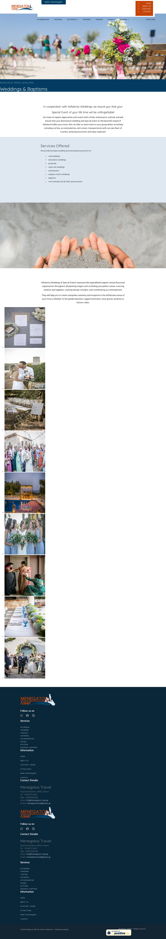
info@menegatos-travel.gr (37, 800)
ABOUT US (147, 6)
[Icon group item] (21, 715)
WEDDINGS (137, 19)
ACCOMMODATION (43, 19)
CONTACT (147, 11)
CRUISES (111, 19)
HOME (148, 3)
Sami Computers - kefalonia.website (54, 929)
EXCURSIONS (71, 19)
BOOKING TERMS (125, 929)
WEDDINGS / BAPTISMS (28, 747)
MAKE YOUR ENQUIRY (28, 773)
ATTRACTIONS (150, 19)
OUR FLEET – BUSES (27, 765)
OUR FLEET (146, 9)
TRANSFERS (87, 19)
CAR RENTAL (58, 19)
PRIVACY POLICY (139, 929)
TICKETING (99, 19)
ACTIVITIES (123, 19)
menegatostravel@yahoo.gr (38, 803)
